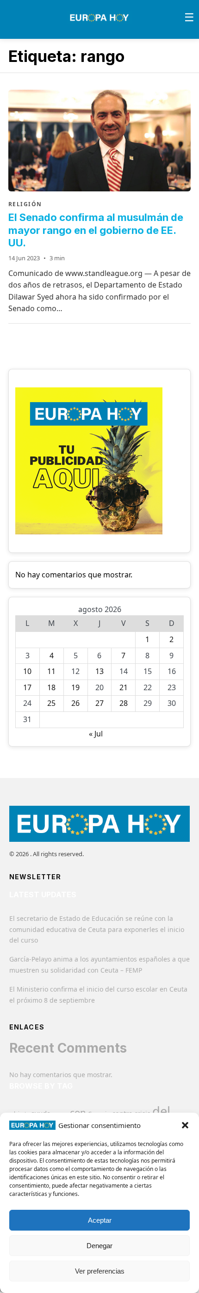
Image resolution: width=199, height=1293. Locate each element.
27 (99, 703)
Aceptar (100, 1220)
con (78, 1112)
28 (123, 703)
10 (27, 671)
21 (123, 687)
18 (51, 687)
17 (27, 687)
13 (99, 671)
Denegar (99, 1246)
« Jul (96, 734)
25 (51, 703)
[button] (185, 1125)
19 (75, 687)
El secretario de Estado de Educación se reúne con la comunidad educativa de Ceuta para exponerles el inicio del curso (96, 929)
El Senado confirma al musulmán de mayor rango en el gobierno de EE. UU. (95, 230)
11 (51, 671)
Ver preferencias (99, 1271)
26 (75, 703)
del (161, 1111)
